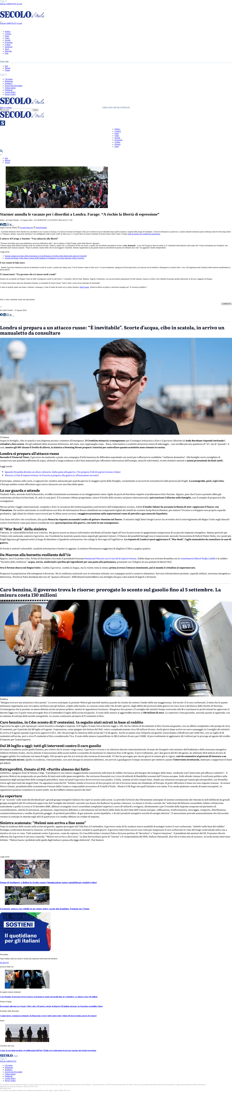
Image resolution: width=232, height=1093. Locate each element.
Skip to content (5, 108)
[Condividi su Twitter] (10, 225)
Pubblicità (8, 90)
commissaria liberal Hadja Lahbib (198, 558)
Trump (7, 70)
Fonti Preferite (41, 228)
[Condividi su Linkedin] (4, 225)
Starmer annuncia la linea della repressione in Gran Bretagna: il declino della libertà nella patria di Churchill (46, 256)
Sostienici (8, 83)
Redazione (9, 81)
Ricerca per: (4, 110)
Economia (9, 42)
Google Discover (26, 228)
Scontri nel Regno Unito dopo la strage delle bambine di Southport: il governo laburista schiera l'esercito (44, 258)
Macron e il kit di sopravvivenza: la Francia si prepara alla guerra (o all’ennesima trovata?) (52, 475)
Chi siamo (9, 79)
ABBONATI (11, 4)
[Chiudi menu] (1, 21)
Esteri (7, 36)
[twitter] (5, 2)
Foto (6, 53)
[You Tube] (3, 2)
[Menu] (1, 154)
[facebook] (1, 2)
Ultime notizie (10, 88)
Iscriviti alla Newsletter (13, 86)
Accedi (19, 4)
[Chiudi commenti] (1, 306)
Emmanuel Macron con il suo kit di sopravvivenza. (110, 558)
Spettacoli (8, 47)
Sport (7, 49)
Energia (117, 144)
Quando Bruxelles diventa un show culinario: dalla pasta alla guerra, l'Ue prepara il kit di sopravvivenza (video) (62, 471)
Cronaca (8, 34)
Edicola (3, 4)
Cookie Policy (10, 92)
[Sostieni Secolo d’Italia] (25, 950)
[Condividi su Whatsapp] (7, 225)
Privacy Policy (10, 94)
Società (7, 40)
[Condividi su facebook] (1, 225)
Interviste (8, 51)
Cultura (8, 45)
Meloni (7, 68)
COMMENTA (226, 304)
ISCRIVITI (4, 963)
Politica (8, 31)
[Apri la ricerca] (1, 152)
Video (7, 38)
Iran (6, 66)
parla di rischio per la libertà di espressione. (144, 234)
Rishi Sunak (84, 287)
